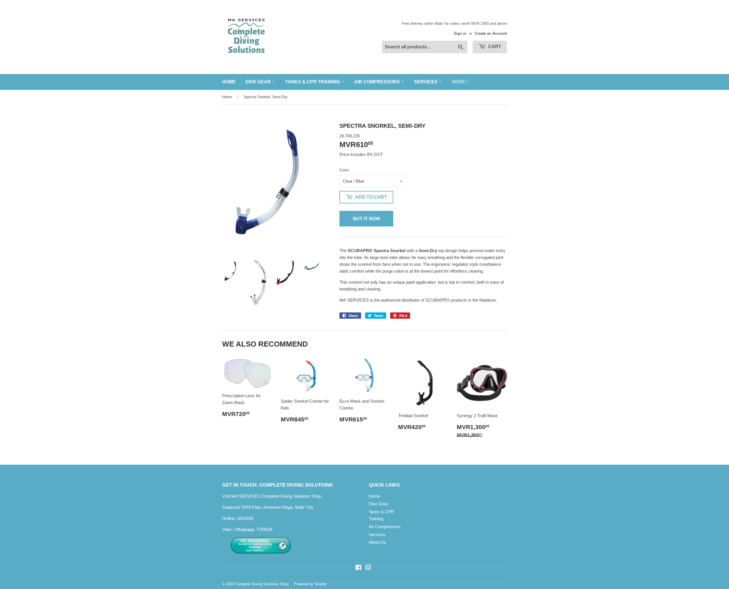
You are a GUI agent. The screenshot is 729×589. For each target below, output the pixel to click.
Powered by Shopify (310, 584)
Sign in (460, 33)
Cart (494, 46)
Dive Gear (258, 81)
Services (426, 81)
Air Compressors (377, 81)
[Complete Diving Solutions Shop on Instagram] (368, 568)
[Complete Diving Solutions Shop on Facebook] (358, 568)
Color (344, 170)
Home (229, 81)
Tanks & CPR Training (313, 81)
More (459, 81)
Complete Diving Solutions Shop (261, 584)
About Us (377, 542)
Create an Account (491, 33)
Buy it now (366, 218)
